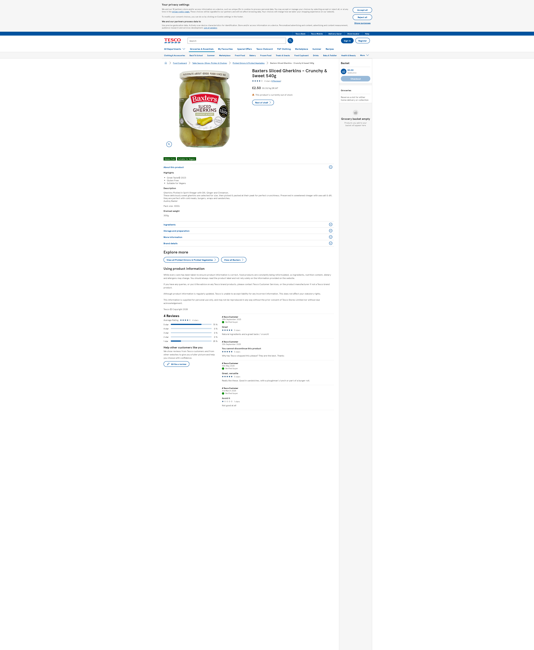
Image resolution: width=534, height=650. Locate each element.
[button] (300, 34)
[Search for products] (290, 40)
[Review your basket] (343, 71)
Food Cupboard (180, 63)
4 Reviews (276, 80)
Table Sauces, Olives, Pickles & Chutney (209, 63)
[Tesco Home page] (172, 40)
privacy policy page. (181, 11)
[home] (166, 63)
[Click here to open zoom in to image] (169, 144)
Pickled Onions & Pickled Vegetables (249, 63)
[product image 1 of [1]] (204, 109)
